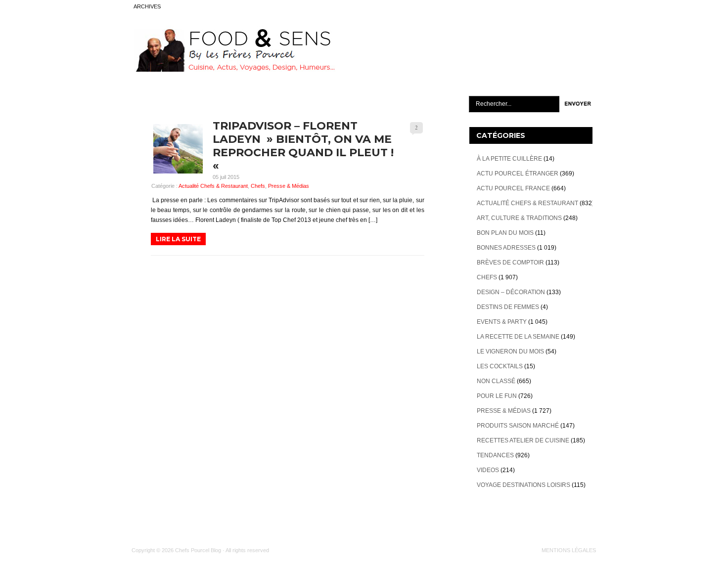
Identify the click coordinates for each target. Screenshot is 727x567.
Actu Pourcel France (513, 188)
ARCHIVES (147, 6)
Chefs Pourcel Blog (198, 550)
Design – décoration (511, 292)
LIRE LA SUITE (178, 239)
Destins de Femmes (508, 307)
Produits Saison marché (518, 425)
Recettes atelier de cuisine (523, 440)
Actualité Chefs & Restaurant (213, 186)
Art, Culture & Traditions (519, 218)
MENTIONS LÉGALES (569, 550)
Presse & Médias (288, 186)
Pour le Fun (497, 396)
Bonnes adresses (506, 247)
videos (488, 470)
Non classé (496, 381)
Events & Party (502, 321)
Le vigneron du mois (510, 351)
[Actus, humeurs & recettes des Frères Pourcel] (233, 69)
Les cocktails (500, 366)
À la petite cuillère (509, 158)
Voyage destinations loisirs (523, 484)
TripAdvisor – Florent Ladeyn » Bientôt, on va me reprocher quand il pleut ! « (303, 146)
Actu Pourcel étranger (517, 173)
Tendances (495, 455)
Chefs (258, 186)
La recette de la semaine (518, 336)
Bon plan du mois (505, 232)
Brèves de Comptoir (510, 262)
